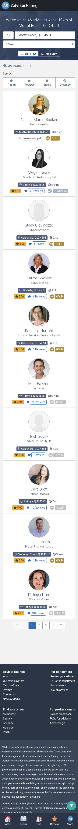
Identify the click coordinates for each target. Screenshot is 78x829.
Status (47, 84)
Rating (12, 84)
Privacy (7, 689)
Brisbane (8, 723)
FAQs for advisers (60, 718)
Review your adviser (62, 676)
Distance (65, 84)
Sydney (7, 718)
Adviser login (57, 723)
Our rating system (13, 680)
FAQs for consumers (63, 680)
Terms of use (11, 685)
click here (35, 797)
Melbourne (9, 714)
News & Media (11, 698)
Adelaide (8, 727)
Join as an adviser (60, 714)
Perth (6, 732)
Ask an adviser (59, 689)
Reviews (29, 84)
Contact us (9, 694)
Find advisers (58, 685)
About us (8, 676)
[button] (23, 821)
